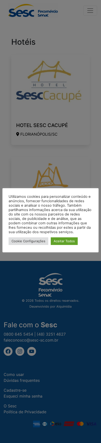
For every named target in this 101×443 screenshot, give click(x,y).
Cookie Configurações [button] (28, 241)
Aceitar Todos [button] (64, 241)
